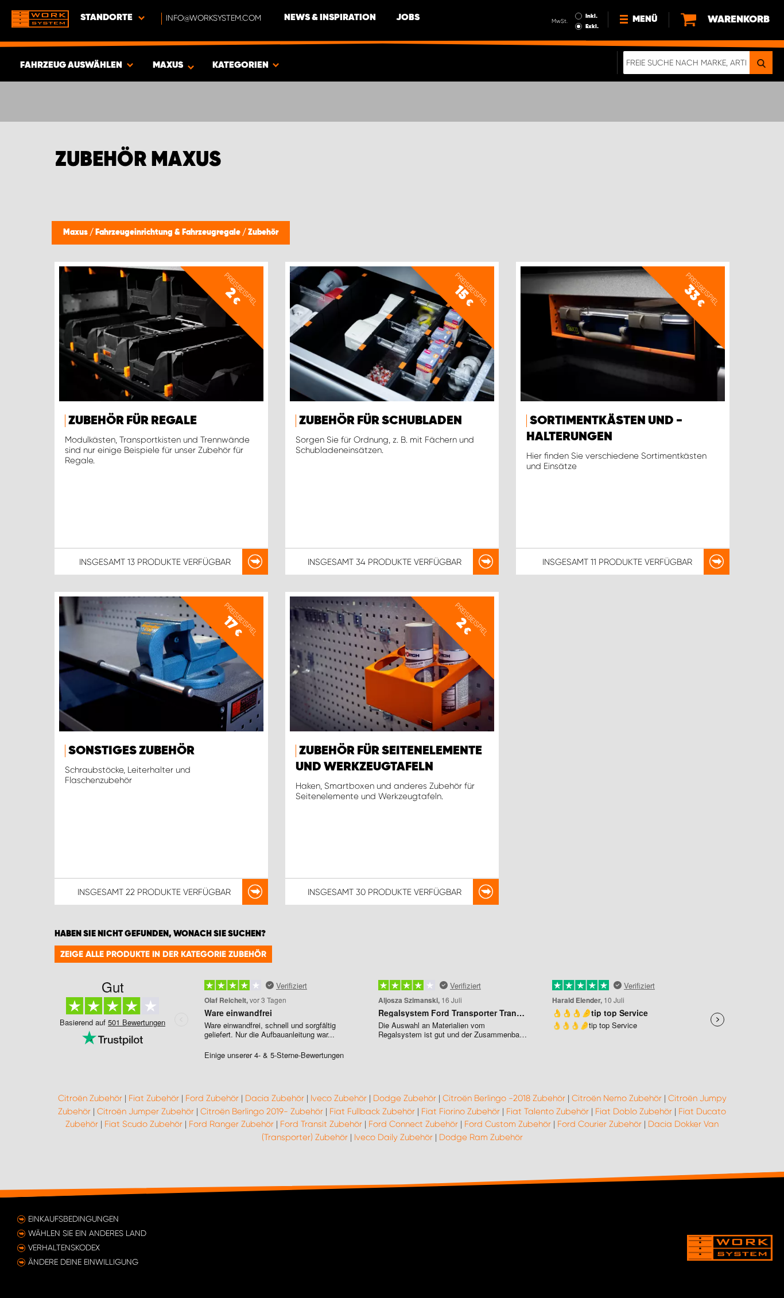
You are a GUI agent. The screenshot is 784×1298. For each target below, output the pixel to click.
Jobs (408, 17)
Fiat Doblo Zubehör (633, 1111)
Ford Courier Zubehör (599, 1124)
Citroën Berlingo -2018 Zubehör (504, 1098)
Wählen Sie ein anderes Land (87, 1233)
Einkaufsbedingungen (73, 1218)
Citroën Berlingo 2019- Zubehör (261, 1111)
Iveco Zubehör (339, 1098)
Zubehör (263, 232)
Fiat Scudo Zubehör (143, 1124)
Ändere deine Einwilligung (83, 1261)
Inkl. (591, 16)
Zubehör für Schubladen (380, 420)
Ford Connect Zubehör (413, 1124)
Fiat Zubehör (154, 1098)
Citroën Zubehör (90, 1098)
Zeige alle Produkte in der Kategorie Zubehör (163, 954)
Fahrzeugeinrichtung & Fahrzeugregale (168, 232)
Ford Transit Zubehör (321, 1124)
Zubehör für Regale (132, 420)
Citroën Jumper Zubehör (145, 1111)
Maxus (76, 232)
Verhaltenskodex (64, 1247)
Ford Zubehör (212, 1098)
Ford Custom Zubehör (507, 1124)
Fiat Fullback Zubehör (372, 1111)
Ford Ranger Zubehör (231, 1124)
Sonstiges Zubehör (131, 751)
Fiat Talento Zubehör (547, 1111)
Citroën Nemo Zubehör (617, 1098)
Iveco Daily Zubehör (393, 1137)
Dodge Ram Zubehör (481, 1137)
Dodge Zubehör (404, 1098)
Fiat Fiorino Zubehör (460, 1111)
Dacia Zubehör (274, 1098)
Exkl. (592, 26)
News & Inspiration (330, 17)
